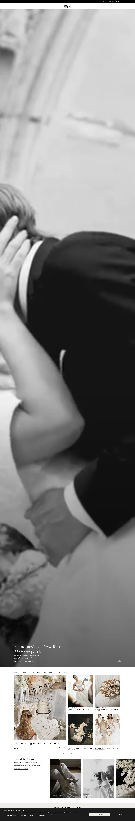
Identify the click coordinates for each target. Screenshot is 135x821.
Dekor (38, 672)
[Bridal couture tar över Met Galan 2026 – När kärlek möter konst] (107, 732)
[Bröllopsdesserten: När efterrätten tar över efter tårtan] (107, 693)
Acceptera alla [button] (100, 814)
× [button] (133, 809)
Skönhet (72, 672)
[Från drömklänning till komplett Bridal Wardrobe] (80, 693)
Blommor (31, 672)
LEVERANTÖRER (29, 661)
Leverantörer (105, 6)
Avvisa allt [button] (121, 814)
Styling (65, 672)
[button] (114, 800)
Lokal (44, 672)
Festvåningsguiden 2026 (106, 1)
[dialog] (67, 814)
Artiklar (97, 6)
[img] (67, 6)
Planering (57, 672)
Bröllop (24, 672)
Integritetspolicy (62, 814)
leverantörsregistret (21, 768)
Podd (112, 6)
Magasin (117, 6)
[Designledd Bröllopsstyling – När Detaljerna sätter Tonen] (80, 732)
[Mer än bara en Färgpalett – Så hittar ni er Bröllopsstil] (40, 713)
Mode (50, 672)
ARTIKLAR (17, 661)
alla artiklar (67, 753)
